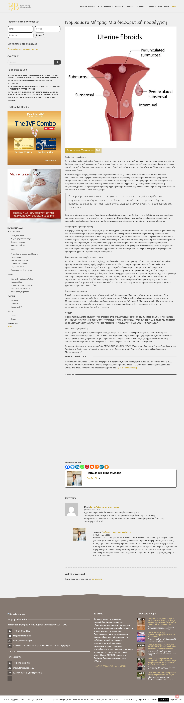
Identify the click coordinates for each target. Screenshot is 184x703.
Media (151, 6)
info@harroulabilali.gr (22, 636)
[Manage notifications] (177, 696)
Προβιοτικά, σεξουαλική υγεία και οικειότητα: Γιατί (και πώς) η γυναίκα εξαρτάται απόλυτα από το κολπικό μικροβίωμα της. (34, 76)
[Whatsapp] (82, 467)
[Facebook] (67, 467)
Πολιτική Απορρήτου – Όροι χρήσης (110, 666)
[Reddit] (92, 467)
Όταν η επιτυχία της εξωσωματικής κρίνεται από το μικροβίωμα (30, 82)
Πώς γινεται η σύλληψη (19, 260)
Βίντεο (13, 319)
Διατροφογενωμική (18, 242)
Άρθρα (130, 6)
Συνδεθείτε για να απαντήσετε (104, 507)
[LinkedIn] (10, 680)
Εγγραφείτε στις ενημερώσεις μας (23, 49)
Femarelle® (15, 304)
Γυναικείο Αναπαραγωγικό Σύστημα (24, 254)
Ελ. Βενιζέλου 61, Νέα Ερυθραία (27, 673)
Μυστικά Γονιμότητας (19, 264)
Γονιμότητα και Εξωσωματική (22, 285)
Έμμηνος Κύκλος (17, 257)
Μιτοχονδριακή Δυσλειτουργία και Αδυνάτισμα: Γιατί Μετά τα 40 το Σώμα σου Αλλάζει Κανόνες (34, 88)
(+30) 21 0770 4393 (21, 631)
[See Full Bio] (99, 478)
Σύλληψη (119, 6)
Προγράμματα (104, 6)
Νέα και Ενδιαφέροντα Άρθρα (22, 279)
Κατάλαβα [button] (164, 699)
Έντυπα (13, 316)
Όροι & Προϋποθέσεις (127, 368)
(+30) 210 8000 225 (21, 663)
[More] (106, 467)
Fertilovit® (14, 301)
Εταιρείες (141, 6)
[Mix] (97, 467)
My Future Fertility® (18, 245)
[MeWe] (102, 467)
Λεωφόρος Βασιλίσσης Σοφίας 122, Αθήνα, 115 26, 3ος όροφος (41, 645)
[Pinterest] (87, 467)
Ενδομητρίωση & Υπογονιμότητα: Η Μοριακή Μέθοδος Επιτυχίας (31, 99)
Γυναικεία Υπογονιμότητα (20, 288)
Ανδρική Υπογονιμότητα (20, 292)
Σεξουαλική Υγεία (17, 267)
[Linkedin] (77, 467)
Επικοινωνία (163, 6)
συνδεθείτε (96, 579)
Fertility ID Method (17, 236)
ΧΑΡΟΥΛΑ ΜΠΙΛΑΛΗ (87, 6)
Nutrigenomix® (16, 307)
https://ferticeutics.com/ (23, 668)
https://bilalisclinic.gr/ (22, 640)
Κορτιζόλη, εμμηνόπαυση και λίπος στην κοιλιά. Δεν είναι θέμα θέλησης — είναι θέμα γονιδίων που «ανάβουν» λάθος (33, 93)
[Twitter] (72, 467)
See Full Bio (92, 478)
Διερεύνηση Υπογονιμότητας (21, 239)
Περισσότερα (176, 699)
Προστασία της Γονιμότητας (21, 270)
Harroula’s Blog (16, 282)
